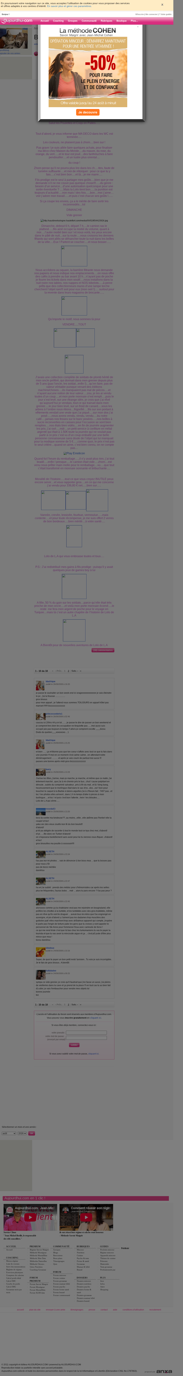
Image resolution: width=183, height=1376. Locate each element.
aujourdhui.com (17, 21)
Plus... (134, 20)
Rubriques (106, 20)
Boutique (122, 20)
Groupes (72, 20)
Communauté (89, 20)
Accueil (45, 20)
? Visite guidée (165, 14)
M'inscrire (139, 14)
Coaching (58, 20)
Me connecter (151, 14)
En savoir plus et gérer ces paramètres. (69, 6)
